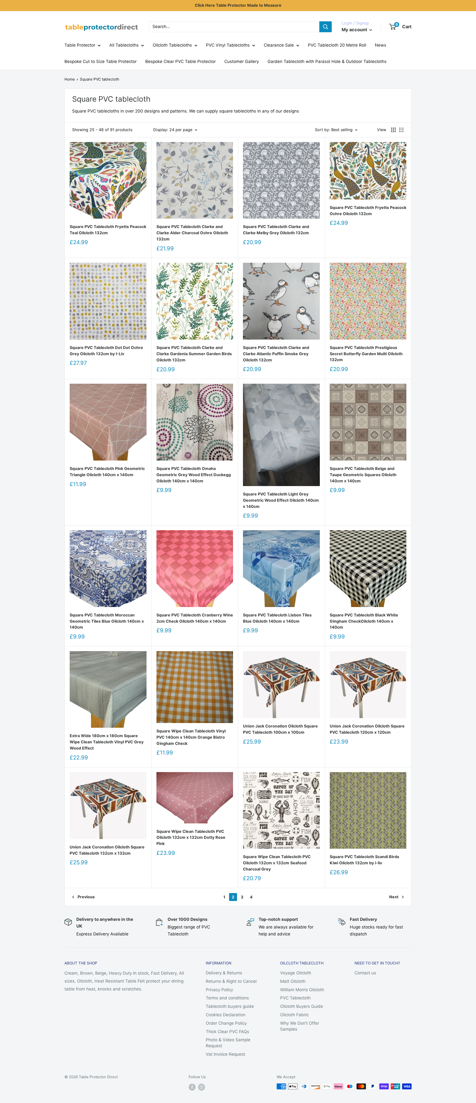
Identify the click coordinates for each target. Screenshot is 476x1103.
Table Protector (79, 45)
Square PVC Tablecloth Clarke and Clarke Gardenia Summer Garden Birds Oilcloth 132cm (194, 353)
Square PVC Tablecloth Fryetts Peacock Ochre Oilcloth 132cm (368, 210)
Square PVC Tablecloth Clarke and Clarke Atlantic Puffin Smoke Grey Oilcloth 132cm (276, 353)
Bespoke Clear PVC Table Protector (180, 61)
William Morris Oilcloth (302, 989)
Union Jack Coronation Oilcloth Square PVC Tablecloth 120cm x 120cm (367, 729)
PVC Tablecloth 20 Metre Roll (337, 45)
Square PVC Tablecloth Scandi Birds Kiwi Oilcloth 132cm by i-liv (364, 859)
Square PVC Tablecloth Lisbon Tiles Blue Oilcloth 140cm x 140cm (277, 618)
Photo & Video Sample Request (228, 1042)
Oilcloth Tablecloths (172, 45)
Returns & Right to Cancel (231, 981)
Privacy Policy (219, 989)
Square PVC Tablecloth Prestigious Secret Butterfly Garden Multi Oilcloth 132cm (366, 353)
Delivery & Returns (224, 972)
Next (393, 896)
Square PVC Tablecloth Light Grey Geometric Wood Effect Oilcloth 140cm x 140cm (281, 500)
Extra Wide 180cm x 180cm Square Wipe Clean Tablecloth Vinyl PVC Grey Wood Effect (107, 742)
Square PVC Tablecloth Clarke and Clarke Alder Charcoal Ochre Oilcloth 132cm (192, 232)
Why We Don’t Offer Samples (299, 1026)
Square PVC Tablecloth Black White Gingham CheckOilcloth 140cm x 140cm (364, 621)
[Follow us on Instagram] (201, 1087)
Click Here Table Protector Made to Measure (238, 5)
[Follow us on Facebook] (192, 1087)
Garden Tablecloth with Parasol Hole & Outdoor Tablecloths (327, 61)
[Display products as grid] (393, 130)
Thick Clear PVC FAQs (227, 1031)
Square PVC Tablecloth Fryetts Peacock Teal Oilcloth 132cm (108, 229)
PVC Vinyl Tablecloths (228, 45)
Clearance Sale (279, 45)
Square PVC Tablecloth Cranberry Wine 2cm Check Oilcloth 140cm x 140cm (194, 618)
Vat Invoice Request (225, 1054)
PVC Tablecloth (295, 997)
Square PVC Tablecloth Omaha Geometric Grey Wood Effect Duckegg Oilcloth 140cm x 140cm (193, 474)
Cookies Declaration (225, 1014)
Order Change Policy (226, 1023)
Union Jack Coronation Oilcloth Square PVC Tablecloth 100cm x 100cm (280, 729)
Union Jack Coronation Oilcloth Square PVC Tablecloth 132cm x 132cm (107, 850)
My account (355, 29)
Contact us (365, 972)
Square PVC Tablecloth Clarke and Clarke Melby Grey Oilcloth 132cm (276, 229)
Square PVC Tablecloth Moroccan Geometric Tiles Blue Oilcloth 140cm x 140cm (107, 621)
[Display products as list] (401, 130)
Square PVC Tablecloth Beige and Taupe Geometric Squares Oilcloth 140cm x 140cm (363, 474)
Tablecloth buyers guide (230, 1006)
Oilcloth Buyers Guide (301, 1006)
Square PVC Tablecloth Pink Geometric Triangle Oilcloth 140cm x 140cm (107, 471)
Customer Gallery (241, 61)
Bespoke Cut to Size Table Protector (100, 61)
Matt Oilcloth (292, 981)
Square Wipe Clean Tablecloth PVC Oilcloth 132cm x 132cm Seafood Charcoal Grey (277, 862)
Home (69, 79)
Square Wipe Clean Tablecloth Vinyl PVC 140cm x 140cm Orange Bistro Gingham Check (191, 737)
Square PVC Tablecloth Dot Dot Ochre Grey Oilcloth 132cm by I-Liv (106, 350)
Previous (86, 896)
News (380, 45)
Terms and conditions (227, 997)
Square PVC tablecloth (99, 79)
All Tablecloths (124, 45)
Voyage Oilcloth (295, 972)
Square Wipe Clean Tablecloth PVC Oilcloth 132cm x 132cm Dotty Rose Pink (190, 837)
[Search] (325, 26)
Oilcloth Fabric (294, 1014)
